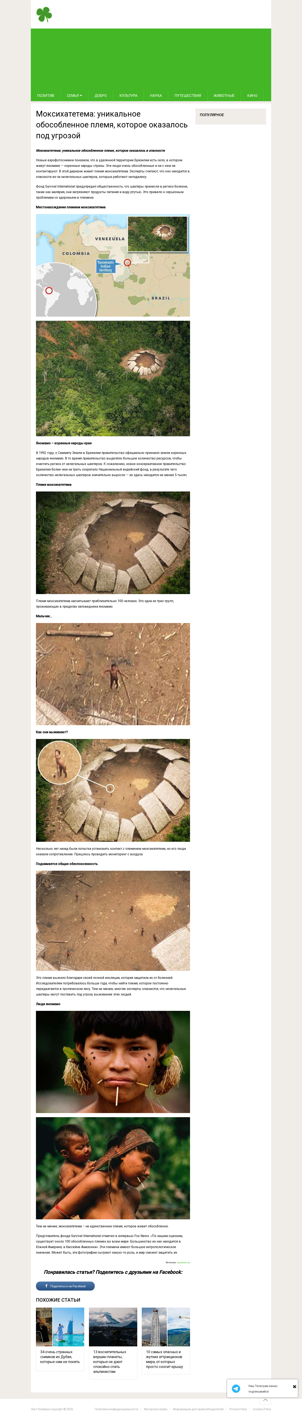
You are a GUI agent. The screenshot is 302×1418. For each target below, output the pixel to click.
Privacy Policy (238, 1409)
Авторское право (155, 1409)
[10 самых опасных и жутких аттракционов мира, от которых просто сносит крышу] (166, 1327)
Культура (128, 95)
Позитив (45, 95)
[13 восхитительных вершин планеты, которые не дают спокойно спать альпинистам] (113, 1327)
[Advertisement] (151, 59)
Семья (73, 95)
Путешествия (187, 95)
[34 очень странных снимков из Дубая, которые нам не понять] (60, 1327)
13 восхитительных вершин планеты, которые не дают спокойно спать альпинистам (109, 1362)
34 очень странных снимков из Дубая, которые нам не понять (60, 1357)
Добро (101, 95)
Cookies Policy (262, 1409)
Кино (252, 95)
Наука (156, 95)
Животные (224, 95)
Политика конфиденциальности (116, 1409)
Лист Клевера (40, 1409)
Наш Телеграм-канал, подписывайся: (263, 1388)
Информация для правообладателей (198, 1409)
